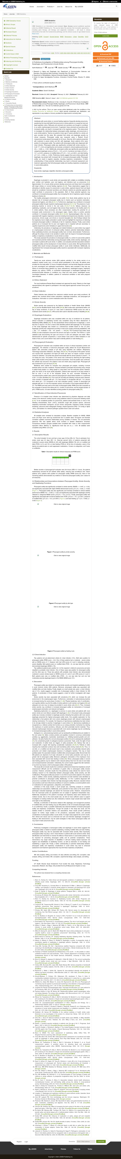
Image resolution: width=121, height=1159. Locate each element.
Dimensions (68, 37)
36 (51, 427)
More (33, 39)
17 (69, 206)
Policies (50, 6)
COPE (40, 37)
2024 (65, 53)
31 (38, 332)
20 (61, 214)
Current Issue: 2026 (12, 54)
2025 (61, 53)
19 (73, 206)
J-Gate (75, 37)
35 (49, 377)
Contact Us (9, 68)
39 (86, 703)
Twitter (90, 1149)
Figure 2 (62, 498)
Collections (9, 50)
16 (67, 206)
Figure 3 (38, 500)
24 (72, 218)
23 (66, 214)
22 (64, 214)
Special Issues (10, 46)
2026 (52, 53)
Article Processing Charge (14, 57)
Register (96, 1)
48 (80, 747)
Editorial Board (10, 28)
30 (49, 322)
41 (78, 705)
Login (26, 1142)
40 (76, 705)
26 (33, 307)
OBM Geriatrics (49, 20)
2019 (82, 53)
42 (68, 713)
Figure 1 (35, 491)
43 (70, 739)
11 (56, 202)
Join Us (59, 6)
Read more (35, 34)
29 (63, 307)
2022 (71, 53)
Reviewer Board (10, 32)
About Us (68, 6)
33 (66, 351)
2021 (75, 53)
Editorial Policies (11, 35)
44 (75, 743)
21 (63, 214)
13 (73, 204)
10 (54, 202)
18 (71, 206)
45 (73, 745)
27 (35, 307)
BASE (62, 37)
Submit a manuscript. (111, 1)
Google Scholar (54, 37)
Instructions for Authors (13, 39)
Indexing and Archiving (13, 61)
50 (65, 759)
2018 (85, 53)
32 (64, 351)
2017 (88, 53)
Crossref (46, 37)
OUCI (86, 37)
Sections (8, 43)
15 (65, 206)
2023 (68, 53)
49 (82, 747)
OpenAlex (81, 37)
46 (75, 745)
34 (55, 363)
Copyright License (11, 65)
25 (70, 226)
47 (77, 745)
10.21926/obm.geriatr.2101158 (68, 98)
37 (69, 697)
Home (32, 6)
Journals (40, 6)
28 (61, 307)
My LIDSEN (79, 6)
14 (74, 204)
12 (71, 204)
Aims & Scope (10, 24)
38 (63, 701)
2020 (78, 53)
